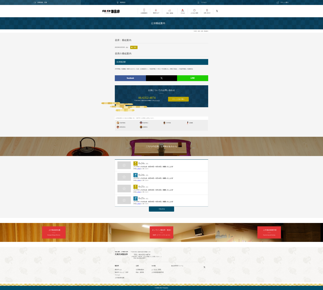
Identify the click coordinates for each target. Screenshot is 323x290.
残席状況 (122, 2)
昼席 (199, 31)
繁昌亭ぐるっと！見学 (121, 272)
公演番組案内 (140, 269)
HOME (195, 31)
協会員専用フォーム (177, 265)
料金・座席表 (140, 272)
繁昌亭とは (118, 269)
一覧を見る (161, 209)
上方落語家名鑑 (119, 277)
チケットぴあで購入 (178, 99)
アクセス (204, 2)
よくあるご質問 (156, 269)
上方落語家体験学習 (157, 272)
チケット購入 (285, 2)
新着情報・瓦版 (42, 2)
